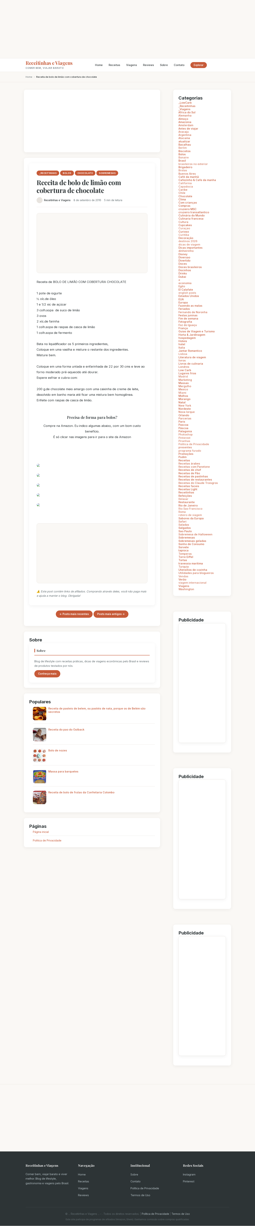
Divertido (184, 260)
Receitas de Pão (189, 473)
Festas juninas (188, 315)
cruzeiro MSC (187, 209)
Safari (182, 521)
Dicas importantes (190, 247)
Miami (182, 392)
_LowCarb (185, 102)
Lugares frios (187, 373)
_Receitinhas (186, 106)
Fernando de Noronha (192, 312)
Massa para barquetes (63, 771)
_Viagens (184, 109)
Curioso (183, 231)
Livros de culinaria (190, 363)
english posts (187, 292)
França (183, 328)
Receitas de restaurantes (195, 479)
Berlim (182, 147)
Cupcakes (185, 225)
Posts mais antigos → (111, 614)
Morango (184, 399)
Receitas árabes (189, 463)
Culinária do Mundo (191, 215)
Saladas (183, 524)
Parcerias (184, 418)
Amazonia (184, 122)
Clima (182, 199)
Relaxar (183, 499)
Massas (183, 383)
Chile (181, 192)
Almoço (183, 118)
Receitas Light (187, 489)
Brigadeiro (185, 167)
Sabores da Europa (191, 518)
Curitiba (183, 234)
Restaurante (186, 502)
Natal (182, 402)
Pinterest (184, 437)
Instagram (189, 1174)
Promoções (185, 453)
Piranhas (184, 441)
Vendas (183, 576)
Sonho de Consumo (191, 544)
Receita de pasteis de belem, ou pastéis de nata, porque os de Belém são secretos (96, 710)
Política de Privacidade (144, 1188)
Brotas (182, 170)
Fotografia (185, 321)
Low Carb (184, 370)
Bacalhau (184, 144)
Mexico (183, 389)
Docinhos (184, 270)
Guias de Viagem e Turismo (196, 331)
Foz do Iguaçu (187, 325)
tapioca (183, 550)
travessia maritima (190, 563)
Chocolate (185, 196)
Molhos (183, 395)
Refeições (185, 495)
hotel (181, 344)
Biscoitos (184, 151)
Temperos (185, 553)
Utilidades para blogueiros (196, 573)
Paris (181, 421)
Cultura (183, 222)
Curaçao (184, 228)
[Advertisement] (127, 29)
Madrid (183, 376)
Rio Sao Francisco (190, 508)
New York (184, 405)
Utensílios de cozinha (192, 569)
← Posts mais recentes (74, 614)
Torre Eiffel (185, 556)
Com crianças (187, 202)
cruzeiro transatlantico (193, 212)
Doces (182, 263)
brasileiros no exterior (193, 164)
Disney (182, 254)
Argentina (184, 134)
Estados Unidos (188, 296)
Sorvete (183, 547)
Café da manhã (188, 176)
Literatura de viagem (192, 357)
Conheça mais (47, 673)
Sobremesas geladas (192, 540)
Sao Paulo (185, 531)
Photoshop (185, 434)
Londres (183, 366)
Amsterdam (185, 125)
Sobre (164, 65)
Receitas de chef (189, 469)
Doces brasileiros (190, 267)
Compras (184, 205)
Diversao (184, 257)
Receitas (114, 65)
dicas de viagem (189, 244)
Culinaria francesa (190, 218)
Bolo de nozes (57, 750)
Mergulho (184, 386)
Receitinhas (186, 492)
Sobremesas (186, 537)
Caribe (182, 189)
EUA (181, 299)
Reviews (148, 65)
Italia (181, 347)
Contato (179, 65)
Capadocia (185, 186)
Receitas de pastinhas (193, 476)
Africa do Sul (186, 112)
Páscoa (183, 428)
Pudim (182, 457)
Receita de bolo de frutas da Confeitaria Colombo (81, 792)
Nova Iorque (186, 411)
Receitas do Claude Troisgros (198, 482)
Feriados (184, 308)
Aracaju (183, 131)
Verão (182, 579)
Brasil (182, 160)
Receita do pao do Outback (66, 729)
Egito (181, 286)
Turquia (183, 566)
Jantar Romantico (190, 350)
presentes (185, 447)
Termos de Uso (140, 1195)
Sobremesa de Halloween (195, 534)
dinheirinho (186, 250)
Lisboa (182, 353)
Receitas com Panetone (194, 466)
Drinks (182, 273)
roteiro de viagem (190, 515)
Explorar (198, 65)
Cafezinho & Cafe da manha (197, 180)
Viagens (131, 65)
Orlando (183, 415)
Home (99, 65)
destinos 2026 (187, 241)
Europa (183, 302)
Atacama (184, 138)
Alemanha (185, 115)
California (185, 183)
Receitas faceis (188, 486)
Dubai (182, 276)
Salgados (184, 527)
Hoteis (182, 341)
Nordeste (184, 408)
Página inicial (41, 831)
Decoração (185, 238)
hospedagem (187, 337)
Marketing (185, 379)
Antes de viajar (188, 128)
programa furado (189, 450)
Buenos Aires (187, 173)
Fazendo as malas (190, 305)
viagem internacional (192, 582)
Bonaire (183, 157)
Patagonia (185, 431)
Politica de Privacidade (47, 840)
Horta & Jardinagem (191, 334)
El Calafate (185, 289)
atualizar (184, 141)
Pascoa (183, 424)
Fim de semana (188, 318)
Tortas (182, 560)
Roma (182, 511)
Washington (186, 589)
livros (182, 360)
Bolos (182, 154)
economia (185, 283)
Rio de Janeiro (188, 505)
